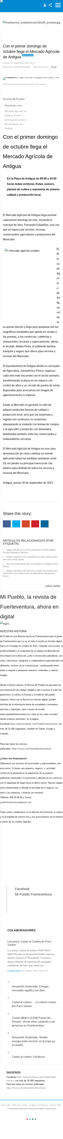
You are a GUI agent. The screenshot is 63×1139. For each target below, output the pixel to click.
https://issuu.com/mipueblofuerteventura (31, 748)
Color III (32, 1119)
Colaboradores (14, 971)
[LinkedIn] (45, 523)
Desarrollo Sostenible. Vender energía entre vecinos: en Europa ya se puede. (33, 1041)
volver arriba (52, 586)
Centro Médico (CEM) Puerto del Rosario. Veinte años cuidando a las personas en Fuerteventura (33, 1021)
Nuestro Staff (55, 1105)
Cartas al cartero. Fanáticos (28, 1056)
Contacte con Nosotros (38, 1105)
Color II (30, 1119)
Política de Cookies (20, 1105)
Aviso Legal (5, 1105)
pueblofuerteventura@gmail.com (16, 802)
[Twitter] (16, 523)
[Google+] (26, 523)
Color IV (35, 1119)
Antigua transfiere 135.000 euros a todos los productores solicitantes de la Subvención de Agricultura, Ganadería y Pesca (30, 573)
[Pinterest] (35, 523)
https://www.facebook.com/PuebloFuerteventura (33, 724)
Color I (27, 1119)
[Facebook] (7, 523)
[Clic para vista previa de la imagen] (31, 78)
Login (45, 5)
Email (53, 67)
